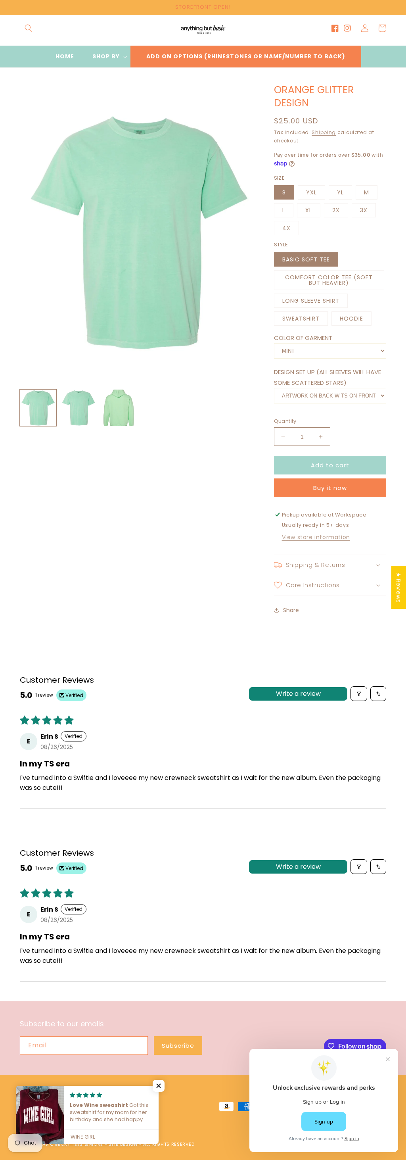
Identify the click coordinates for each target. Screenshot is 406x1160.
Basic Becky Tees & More (71, 1144)
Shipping (324, 132)
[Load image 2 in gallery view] (78, 408)
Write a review (298, 693)
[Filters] (358, 693)
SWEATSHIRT (301, 319)
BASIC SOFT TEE (306, 259)
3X (364, 210)
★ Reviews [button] (399, 587)
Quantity (285, 421)
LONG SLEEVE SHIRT (310, 301)
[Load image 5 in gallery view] (119, 408)
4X (286, 228)
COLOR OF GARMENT (303, 338)
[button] (28, 28)
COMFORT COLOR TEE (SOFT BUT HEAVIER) (329, 280)
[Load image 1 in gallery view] (38, 408)
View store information (316, 537)
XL (308, 210)
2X (336, 210)
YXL (311, 192)
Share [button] (291, 610)
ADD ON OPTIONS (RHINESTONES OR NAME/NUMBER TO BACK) (245, 56)
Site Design (123, 1144)
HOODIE (351, 319)
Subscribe (178, 1045)
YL (340, 192)
